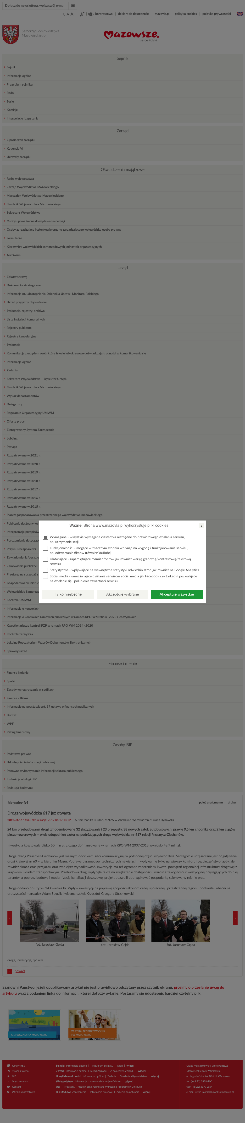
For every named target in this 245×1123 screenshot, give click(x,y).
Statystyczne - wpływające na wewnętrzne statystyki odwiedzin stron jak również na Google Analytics (124, 570)
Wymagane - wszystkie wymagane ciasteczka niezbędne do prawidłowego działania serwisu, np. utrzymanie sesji (117, 540)
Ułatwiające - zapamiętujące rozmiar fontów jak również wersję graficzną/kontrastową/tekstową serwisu (120, 562)
